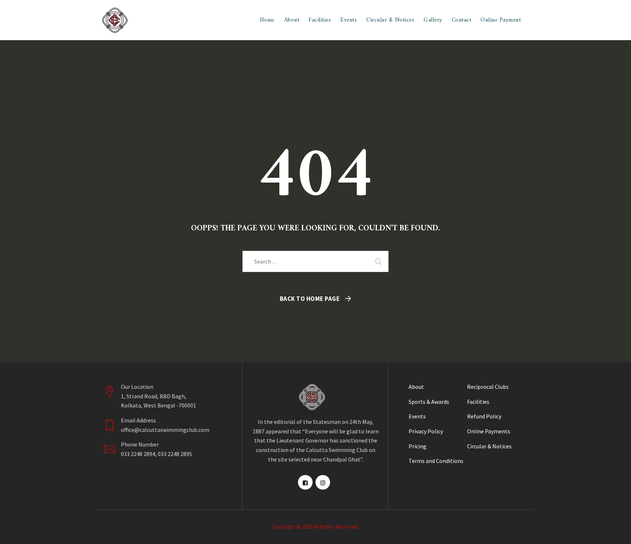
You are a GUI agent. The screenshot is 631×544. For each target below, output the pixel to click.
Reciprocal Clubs (488, 386)
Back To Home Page (310, 299)
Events (348, 20)
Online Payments (488, 431)
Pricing (418, 446)
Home (267, 20)
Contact (461, 20)
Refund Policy (484, 416)
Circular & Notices (390, 20)
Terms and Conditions (436, 460)
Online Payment (501, 20)
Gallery (433, 20)
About (291, 20)
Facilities (320, 20)
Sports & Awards (429, 401)
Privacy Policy (426, 431)
